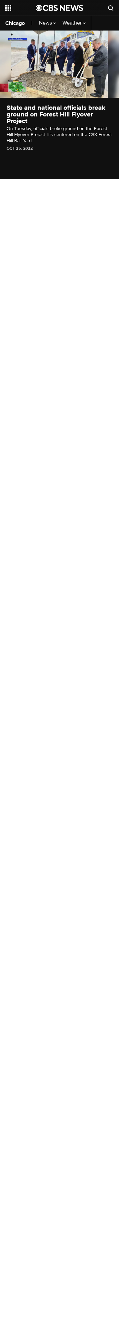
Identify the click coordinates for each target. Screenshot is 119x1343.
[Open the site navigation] (20, 8)
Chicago (15, 23)
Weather (72, 23)
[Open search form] (111, 8)
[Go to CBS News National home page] (59, 8)
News (46, 23)
